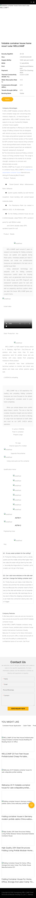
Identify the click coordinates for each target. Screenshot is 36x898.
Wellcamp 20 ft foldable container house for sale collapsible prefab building (16, 786)
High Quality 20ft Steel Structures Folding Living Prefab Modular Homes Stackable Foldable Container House (17, 849)
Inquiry (7, 99)
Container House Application (11, 725)
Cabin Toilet (27, 725)
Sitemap (30, 894)
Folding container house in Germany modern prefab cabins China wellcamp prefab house (18, 817)
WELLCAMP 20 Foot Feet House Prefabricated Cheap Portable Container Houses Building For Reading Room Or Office (15, 755)
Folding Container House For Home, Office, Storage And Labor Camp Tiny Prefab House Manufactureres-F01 (18, 880)
